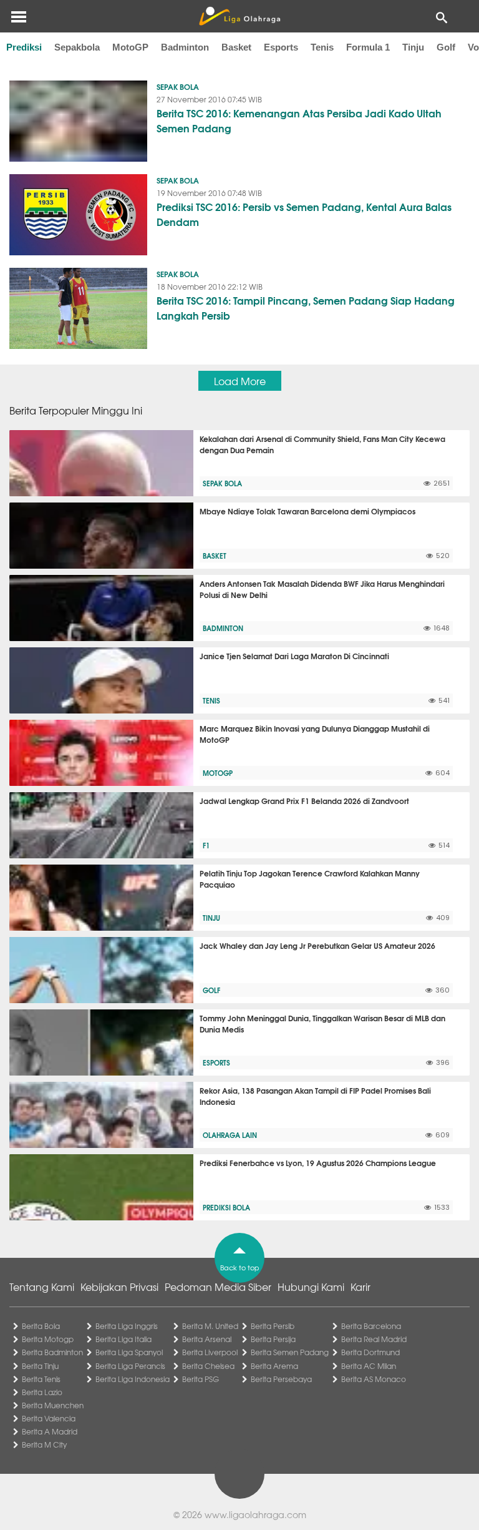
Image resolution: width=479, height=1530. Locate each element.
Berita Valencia (48, 1418)
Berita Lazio (42, 1392)
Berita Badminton (52, 1352)
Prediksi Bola (226, 1207)
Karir (360, 1286)
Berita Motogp (48, 1339)
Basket (236, 47)
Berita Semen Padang (290, 1352)
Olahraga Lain (230, 1134)
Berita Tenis (41, 1379)
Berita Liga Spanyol (129, 1352)
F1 (206, 845)
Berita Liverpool (210, 1352)
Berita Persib (272, 1325)
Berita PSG (200, 1379)
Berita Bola (41, 1325)
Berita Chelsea (208, 1365)
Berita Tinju (40, 1365)
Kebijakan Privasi (119, 1286)
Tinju (413, 47)
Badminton (185, 47)
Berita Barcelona (371, 1325)
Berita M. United (210, 1325)
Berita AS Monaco (373, 1379)
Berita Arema (274, 1365)
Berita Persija (273, 1339)
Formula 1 (368, 47)
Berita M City (44, 1444)
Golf (446, 47)
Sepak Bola (178, 86)
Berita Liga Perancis (130, 1365)
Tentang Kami (41, 1286)
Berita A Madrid (49, 1431)
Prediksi (24, 47)
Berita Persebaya (281, 1379)
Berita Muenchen (53, 1405)
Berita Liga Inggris (126, 1325)
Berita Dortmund (370, 1352)
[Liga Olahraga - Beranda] (239, 16)
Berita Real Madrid (374, 1339)
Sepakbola (77, 47)
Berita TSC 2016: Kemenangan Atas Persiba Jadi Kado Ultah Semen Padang (299, 120)
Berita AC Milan (368, 1365)
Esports (281, 47)
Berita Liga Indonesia (132, 1379)
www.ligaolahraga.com (255, 1514)
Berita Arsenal (206, 1339)
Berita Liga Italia (123, 1339)
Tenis (322, 47)
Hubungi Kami (311, 1286)
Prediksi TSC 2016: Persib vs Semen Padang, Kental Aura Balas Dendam (304, 214)
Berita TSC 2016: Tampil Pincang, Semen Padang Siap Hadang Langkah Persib (306, 307)
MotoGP (130, 47)
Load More (240, 380)
